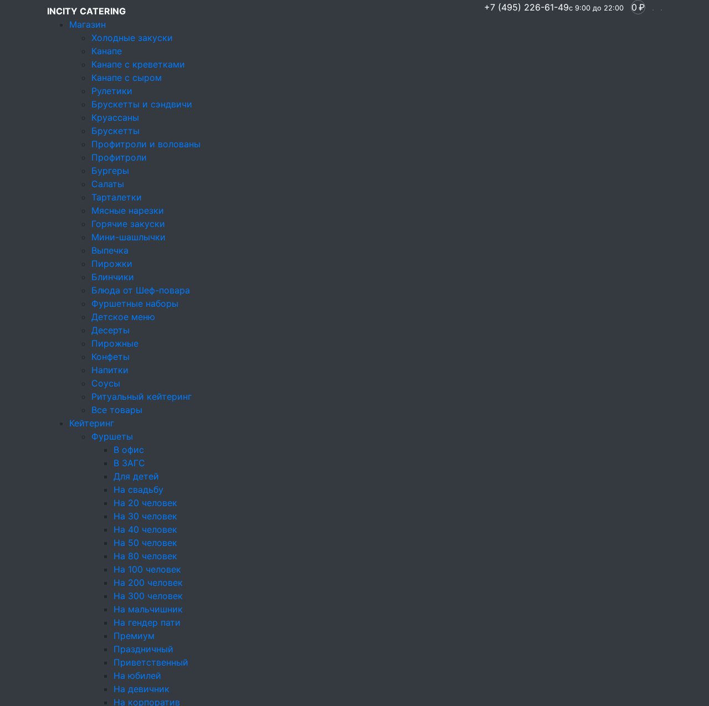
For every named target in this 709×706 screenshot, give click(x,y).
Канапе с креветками (138, 64)
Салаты (107, 183)
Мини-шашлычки (128, 237)
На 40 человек (145, 529)
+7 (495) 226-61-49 (554, 7)
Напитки (110, 369)
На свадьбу (138, 489)
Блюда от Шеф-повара (140, 290)
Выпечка (110, 250)
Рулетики (111, 90)
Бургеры (110, 170)
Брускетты (115, 130)
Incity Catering (86, 11)
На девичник (141, 688)
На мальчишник (148, 609)
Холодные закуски (132, 37)
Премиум (134, 635)
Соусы (105, 383)
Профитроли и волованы (146, 144)
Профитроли (119, 157)
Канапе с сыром (126, 77)
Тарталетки (116, 197)
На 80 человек (145, 555)
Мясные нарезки (127, 210)
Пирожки (111, 263)
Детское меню (123, 316)
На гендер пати (147, 622)
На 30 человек (145, 516)
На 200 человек (148, 582)
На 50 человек (145, 542)
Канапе (106, 50)
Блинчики (112, 276)
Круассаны (115, 117)
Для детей (136, 476)
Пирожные (114, 343)
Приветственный (151, 662)
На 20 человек (145, 502)
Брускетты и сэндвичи (141, 104)
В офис (129, 449)
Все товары (116, 409)
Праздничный (143, 649)
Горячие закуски (128, 223)
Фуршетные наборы (134, 303)
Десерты (110, 330)
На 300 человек (148, 595)
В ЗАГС (129, 462)
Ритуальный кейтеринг (141, 396)
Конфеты (110, 356)
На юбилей (137, 675)
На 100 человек (147, 569)
